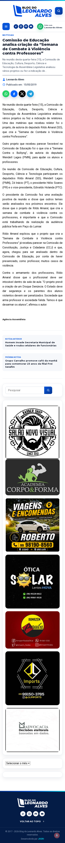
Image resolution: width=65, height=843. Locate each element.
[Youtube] (31, 26)
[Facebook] (16, 26)
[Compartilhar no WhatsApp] (5, 93)
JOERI (41, 839)
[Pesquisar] (48, 390)
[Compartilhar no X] (22, 93)
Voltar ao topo (30, 821)
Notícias (8, 35)
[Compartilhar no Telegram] (30, 93)
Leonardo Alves (15, 79)
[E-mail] (26, 26)
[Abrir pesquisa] (59, 11)
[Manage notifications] (57, 835)
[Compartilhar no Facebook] (14, 93)
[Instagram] (21, 26)
